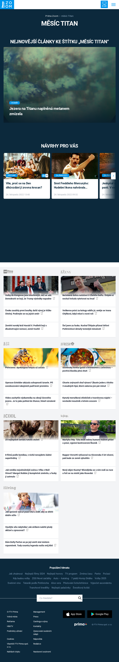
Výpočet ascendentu (101, 583)
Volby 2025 (100, 578)
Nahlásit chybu (13, 652)
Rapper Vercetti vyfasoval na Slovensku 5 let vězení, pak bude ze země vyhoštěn (88, 456)
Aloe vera (56, 583)
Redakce (37, 644)
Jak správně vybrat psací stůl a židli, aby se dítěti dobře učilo (29, 513)
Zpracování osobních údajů (42, 632)
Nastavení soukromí (42, 652)
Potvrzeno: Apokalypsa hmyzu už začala (25, 367)
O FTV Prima (12, 612)
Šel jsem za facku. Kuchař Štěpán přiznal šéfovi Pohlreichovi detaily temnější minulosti (85, 327)
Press (35, 616)
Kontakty (37, 626)
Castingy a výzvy (40, 621)
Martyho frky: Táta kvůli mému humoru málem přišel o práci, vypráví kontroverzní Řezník (88, 441)
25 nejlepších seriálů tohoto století (22, 439)
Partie (98, 573)
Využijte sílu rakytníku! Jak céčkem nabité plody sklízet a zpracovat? (28, 529)
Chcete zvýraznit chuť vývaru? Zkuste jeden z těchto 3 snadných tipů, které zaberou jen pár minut (87, 384)
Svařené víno (14, 583)
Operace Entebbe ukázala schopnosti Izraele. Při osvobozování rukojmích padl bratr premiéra (29, 384)
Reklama (11, 621)
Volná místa (12, 616)
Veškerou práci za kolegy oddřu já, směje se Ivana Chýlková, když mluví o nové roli (86, 312)
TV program (71, 573)
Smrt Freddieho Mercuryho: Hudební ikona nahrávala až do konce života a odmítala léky (72, 186)
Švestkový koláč (81, 587)
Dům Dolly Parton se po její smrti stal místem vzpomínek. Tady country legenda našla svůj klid (29, 544)
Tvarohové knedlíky (39, 587)
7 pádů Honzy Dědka (81, 578)
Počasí (106, 573)
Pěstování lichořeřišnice (75, 583)
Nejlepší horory (55, 573)
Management (39, 612)
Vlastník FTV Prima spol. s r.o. (17, 645)
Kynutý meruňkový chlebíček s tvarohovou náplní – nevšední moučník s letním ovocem (87, 399)
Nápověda (37, 639)
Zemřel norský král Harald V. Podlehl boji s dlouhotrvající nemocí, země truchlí (26, 327)
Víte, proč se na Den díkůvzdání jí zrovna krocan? (24, 185)
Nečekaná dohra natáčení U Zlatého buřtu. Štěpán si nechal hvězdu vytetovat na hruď (88, 297)
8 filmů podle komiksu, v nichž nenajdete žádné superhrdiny (28, 456)
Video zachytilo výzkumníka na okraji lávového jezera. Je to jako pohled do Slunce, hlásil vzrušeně (30, 399)
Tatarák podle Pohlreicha (36, 583)
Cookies (10, 639)
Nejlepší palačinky (61, 587)
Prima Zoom (51, 16)
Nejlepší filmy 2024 (35, 573)
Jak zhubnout (16, 573)
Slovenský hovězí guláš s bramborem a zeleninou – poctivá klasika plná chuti (87, 369)
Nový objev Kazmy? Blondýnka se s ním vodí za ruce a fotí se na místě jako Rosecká (87, 471)
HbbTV (10, 626)
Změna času (86, 573)
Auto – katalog (61, 578)
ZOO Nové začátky (41, 578)
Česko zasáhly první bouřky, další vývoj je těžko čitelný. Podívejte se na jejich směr (28, 312)
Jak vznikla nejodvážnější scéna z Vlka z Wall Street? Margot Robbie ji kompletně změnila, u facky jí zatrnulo (31, 473)
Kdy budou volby (21, 578)
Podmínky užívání (14, 631)
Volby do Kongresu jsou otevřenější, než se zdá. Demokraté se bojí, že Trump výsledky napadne (28, 297)
